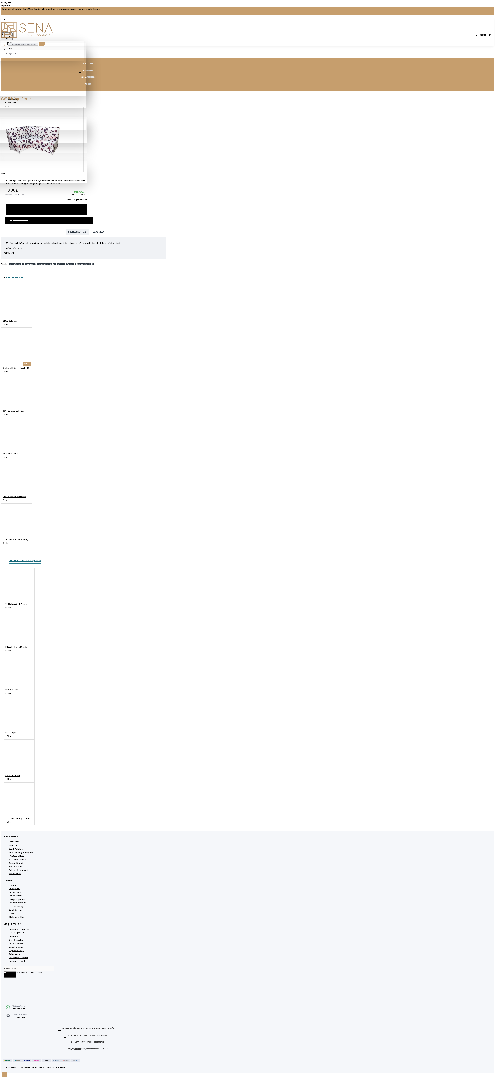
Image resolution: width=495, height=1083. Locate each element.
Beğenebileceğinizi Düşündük (25, 561)
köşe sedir (30, 264)
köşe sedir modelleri (46, 264)
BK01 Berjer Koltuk (10, 454)
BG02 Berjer (10, 732)
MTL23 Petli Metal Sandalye (17, 647)
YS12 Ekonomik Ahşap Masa (17, 818)
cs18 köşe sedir (16, 264)
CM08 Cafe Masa (10, 321)
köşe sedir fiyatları (65, 264)
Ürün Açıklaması (77, 232)
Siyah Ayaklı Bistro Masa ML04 (16, 368)
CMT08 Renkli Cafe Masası (14, 496)
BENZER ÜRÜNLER (15, 277)
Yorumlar (98, 232)
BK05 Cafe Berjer (12, 690)
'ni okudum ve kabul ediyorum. (25, 972)
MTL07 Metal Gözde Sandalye (16, 539)
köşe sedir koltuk (83, 264)
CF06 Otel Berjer (12, 775)
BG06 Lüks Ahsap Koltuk (13, 411)
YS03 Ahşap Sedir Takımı (16, 604)
